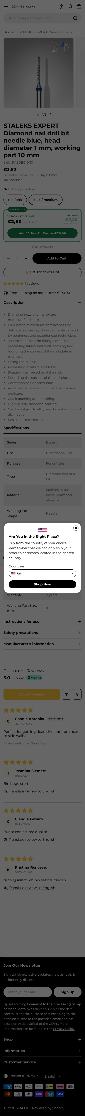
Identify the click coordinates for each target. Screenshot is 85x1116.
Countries (16, 566)
